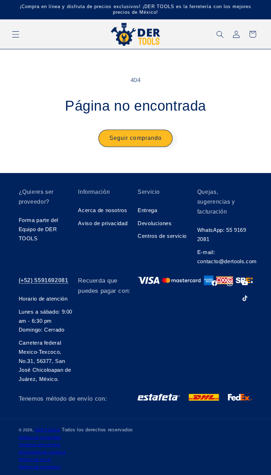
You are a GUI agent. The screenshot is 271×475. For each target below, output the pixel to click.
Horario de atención (43, 299)
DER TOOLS (47, 430)
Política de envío (35, 459)
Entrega (147, 210)
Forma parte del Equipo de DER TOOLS (38, 229)
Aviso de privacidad (102, 223)
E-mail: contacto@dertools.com (225, 256)
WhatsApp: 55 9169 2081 (221, 234)
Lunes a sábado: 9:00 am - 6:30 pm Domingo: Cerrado (46, 321)
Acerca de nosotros (102, 210)
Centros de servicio (162, 236)
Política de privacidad (40, 437)
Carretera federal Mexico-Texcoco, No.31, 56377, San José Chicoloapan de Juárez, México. (45, 361)
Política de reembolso (40, 467)
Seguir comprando (135, 138)
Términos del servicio (40, 445)
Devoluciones (155, 223)
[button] (15, 34)
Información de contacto (42, 452)
